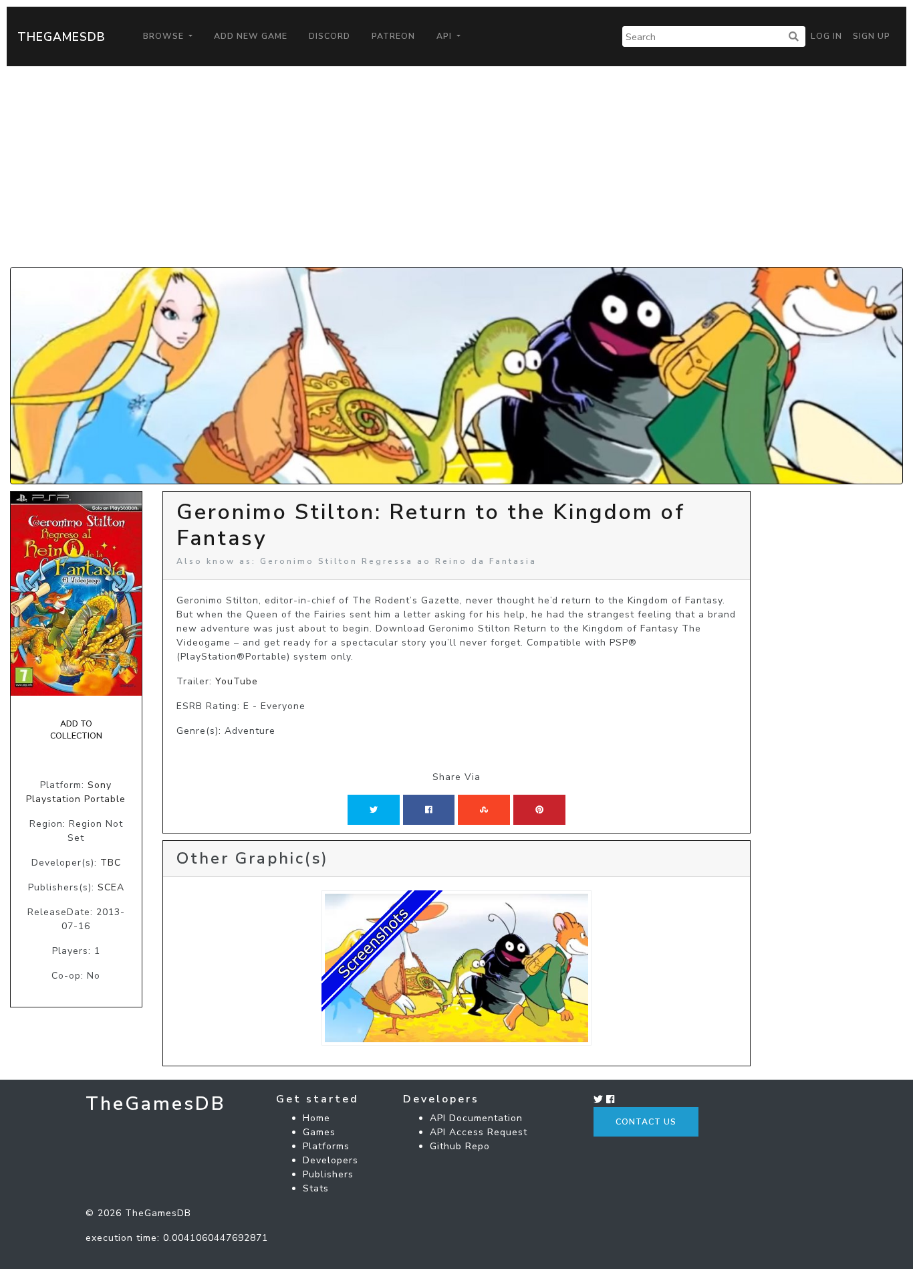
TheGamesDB (61, 37)
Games (319, 1132)
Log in (826, 36)
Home (316, 1118)
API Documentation (476, 1118)
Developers (330, 1160)
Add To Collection (76, 729)
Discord (329, 36)
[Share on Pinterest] (539, 809)
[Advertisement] (456, 166)
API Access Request (478, 1132)
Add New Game (250, 36)
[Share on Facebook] (428, 809)
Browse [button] (164, 36)
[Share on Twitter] (374, 809)
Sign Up (871, 36)
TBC (110, 862)
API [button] (445, 36)
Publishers (328, 1174)
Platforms (326, 1146)
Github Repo (460, 1146)
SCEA (111, 887)
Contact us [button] (646, 1121)
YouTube (236, 681)
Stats (316, 1188)
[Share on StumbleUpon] (484, 809)
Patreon (393, 36)
